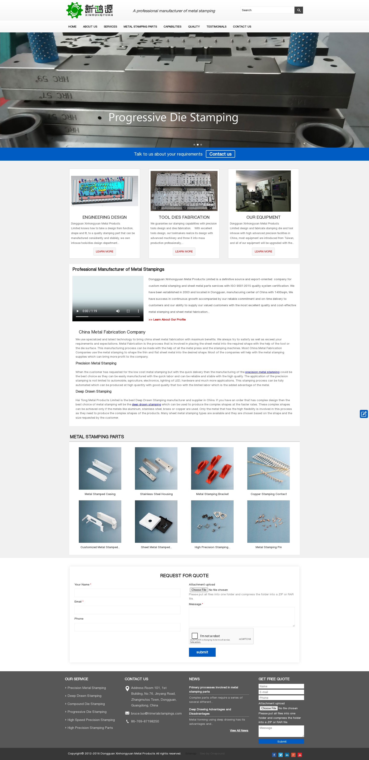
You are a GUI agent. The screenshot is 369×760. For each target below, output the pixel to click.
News (194, 679)
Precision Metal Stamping (86, 688)
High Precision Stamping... (212, 547)
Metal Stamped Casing (100, 494)
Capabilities (172, 26)
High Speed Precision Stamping (91, 720)
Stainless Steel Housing (156, 494)
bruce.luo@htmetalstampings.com (156, 713)
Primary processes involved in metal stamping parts (213, 689)
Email (79, 601)
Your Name (83, 584)
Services (110, 26)
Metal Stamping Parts (140, 26)
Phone (79, 618)
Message (196, 604)
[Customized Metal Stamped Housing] (100, 541)
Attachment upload (202, 584)
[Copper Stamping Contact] (268, 488)
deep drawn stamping (146, 404)
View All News (239, 730)
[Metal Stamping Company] (184, 90)
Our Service (76, 679)
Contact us (220, 153)
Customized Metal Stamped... (100, 547)
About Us (90, 26)
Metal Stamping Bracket (212, 494)
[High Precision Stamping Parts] (212, 541)
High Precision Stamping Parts (90, 727)
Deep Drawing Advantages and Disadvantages (210, 711)
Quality (194, 26)
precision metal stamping (262, 372)
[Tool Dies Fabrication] (184, 191)
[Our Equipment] (263, 191)
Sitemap (190, 753)
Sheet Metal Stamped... (156, 547)
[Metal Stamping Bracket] (212, 488)
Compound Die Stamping (86, 704)
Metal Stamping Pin (269, 547)
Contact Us (242, 26)
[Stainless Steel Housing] (156, 488)
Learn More (104, 251)
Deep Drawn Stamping (84, 695)
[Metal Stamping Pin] (268, 541)
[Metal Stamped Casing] (100, 488)
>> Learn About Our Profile (167, 319)
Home (72, 26)
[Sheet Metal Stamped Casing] (156, 541)
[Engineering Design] (104, 191)
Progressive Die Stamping (87, 711)
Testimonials (216, 26)
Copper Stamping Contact (269, 494)
